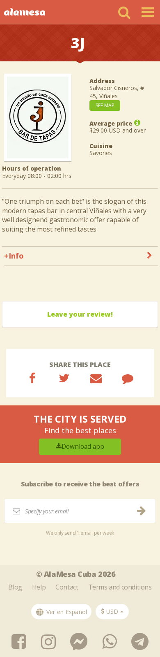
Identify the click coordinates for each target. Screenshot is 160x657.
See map (105, 105)
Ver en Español (66, 612)
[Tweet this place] (64, 378)
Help (39, 587)
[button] (112, 611)
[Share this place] (32, 378)
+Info (14, 256)
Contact (66, 587)
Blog (15, 587)
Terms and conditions (120, 587)
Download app (83, 446)
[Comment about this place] (127, 378)
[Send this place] (96, 378)
